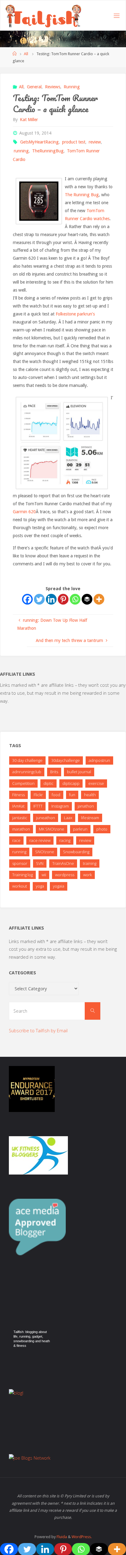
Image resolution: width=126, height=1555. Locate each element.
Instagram (60, 806)
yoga (40, 886)
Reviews (52, 86)
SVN (39, 863)
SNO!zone (44, 851)
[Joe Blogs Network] (29, 1458)
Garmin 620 (24, 511)
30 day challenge (27, 760)
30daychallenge (65, 760)
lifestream (90, 817)
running (21, 150)
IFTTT (38, 806)
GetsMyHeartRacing (39, 141)
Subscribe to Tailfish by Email (38, 1030)
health (90, 794)
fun (72, 794)
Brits (54, 771)
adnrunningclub (26, 771)
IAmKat (18, 806)
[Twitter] (39, 599)
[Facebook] (27, 599)
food (56, 794)
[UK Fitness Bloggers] (38, 1155)
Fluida (61, 1536)
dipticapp (71, 783)
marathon (21, 829)
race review (39, 840)
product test (73, 141)
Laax (68, 817)
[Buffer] (87, 599)
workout (19, 886)
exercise (96, 783)
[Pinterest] (63, 599)
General (34, 86)
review (95, 141)
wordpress (64, 874)
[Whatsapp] (75, 599)
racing (64, 840)
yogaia (58, 886)
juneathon (45, 817)
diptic (48, 783)
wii (44, 874)
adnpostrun (99, 760)
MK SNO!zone (51, 829)
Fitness (18, 794)
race (16, 840)
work (87, 874)
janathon (86, 806)
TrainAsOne (63, 863)
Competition (23, 783)
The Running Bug (82, 194)
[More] (99, 599)
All (26, 54)
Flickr (38, 794)
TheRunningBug (48, 150)
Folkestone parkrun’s (75, 313)
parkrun (80, 829)
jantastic (19, 817)
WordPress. (82, 1536)
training (89, 863)
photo (101, 829)
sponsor (19, 863)
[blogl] (16, 1393)
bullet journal (79, 771)
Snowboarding (76, 851)
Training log (22, 874)
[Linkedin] (51, 599)
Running (72, 86)
